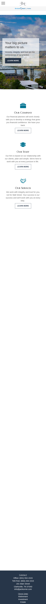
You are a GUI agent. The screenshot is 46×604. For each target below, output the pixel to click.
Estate (23, 602)
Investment (23, 599)
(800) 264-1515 (27, 581)
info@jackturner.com (23, 589)
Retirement (23, 596)
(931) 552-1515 (26, 578)
